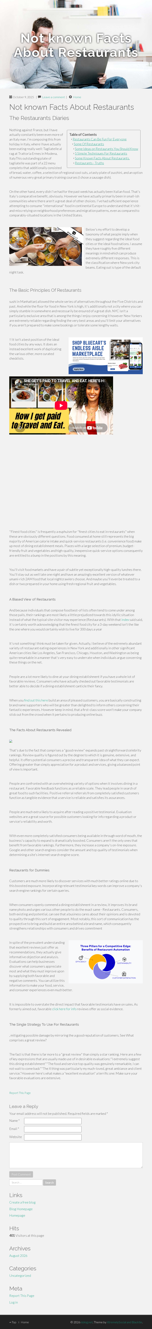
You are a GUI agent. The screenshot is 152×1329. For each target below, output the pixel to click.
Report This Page (20, 1092)
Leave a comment (53, 97)
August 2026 (18, 1256)
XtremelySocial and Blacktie (124, 1322)
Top (13, 1322)
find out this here (36, 700)
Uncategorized (20, 1275)
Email (14, 1129)
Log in (13, 1302)
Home (77, 97)
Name (14, 1120)
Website (15, 1137)
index (125, 620)
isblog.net (87, 1322)
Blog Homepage (21, 1209)
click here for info (64, 1009)
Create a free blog (22, 1202)
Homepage (17, 1215)
